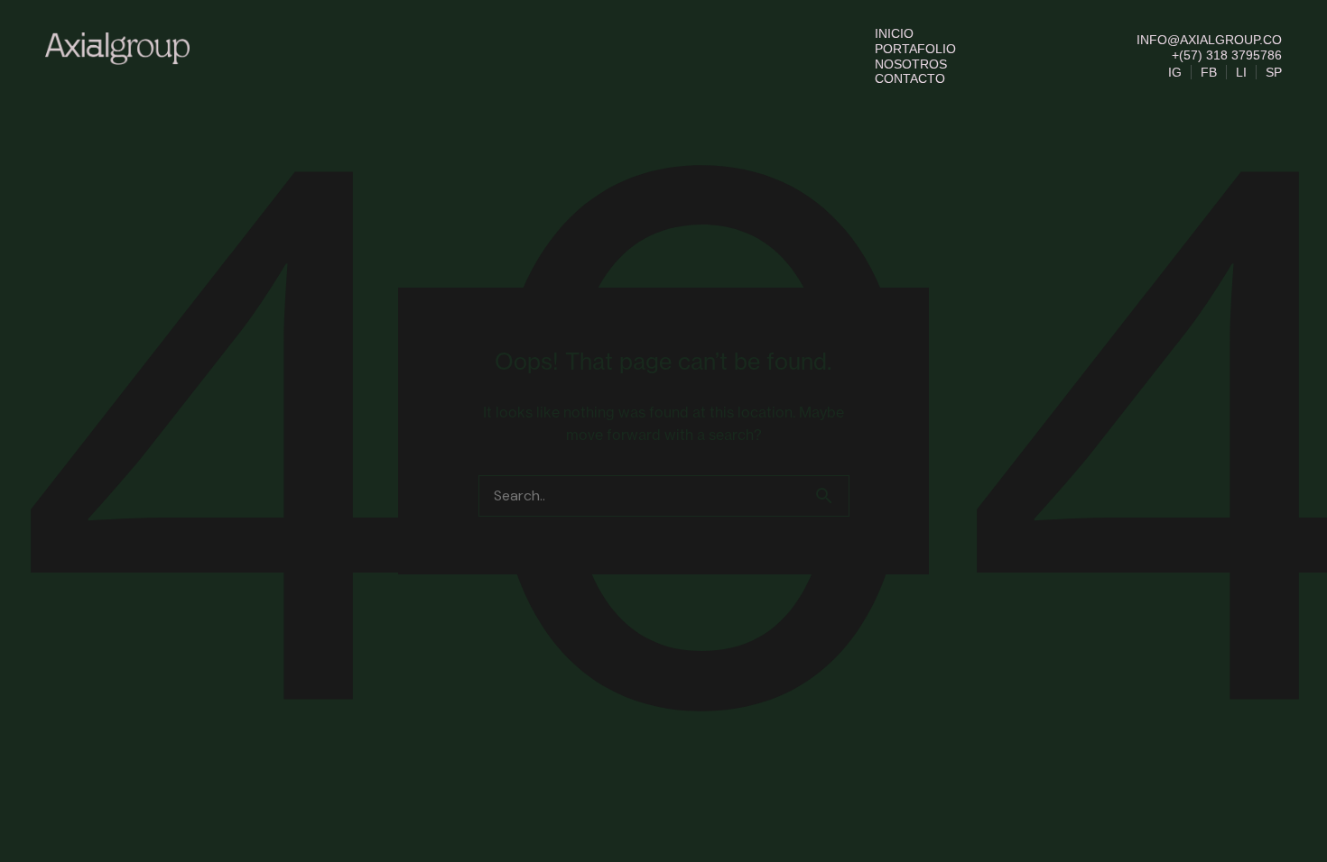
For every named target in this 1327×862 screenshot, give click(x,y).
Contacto (910, 78)
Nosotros (911, 64)
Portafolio (915, 48)
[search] (831, 496)
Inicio (894, 33)
